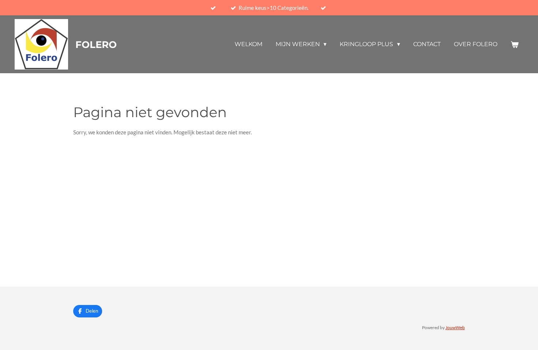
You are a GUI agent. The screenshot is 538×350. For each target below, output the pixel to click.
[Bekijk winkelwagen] (514, 44)
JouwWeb (455, 327)
